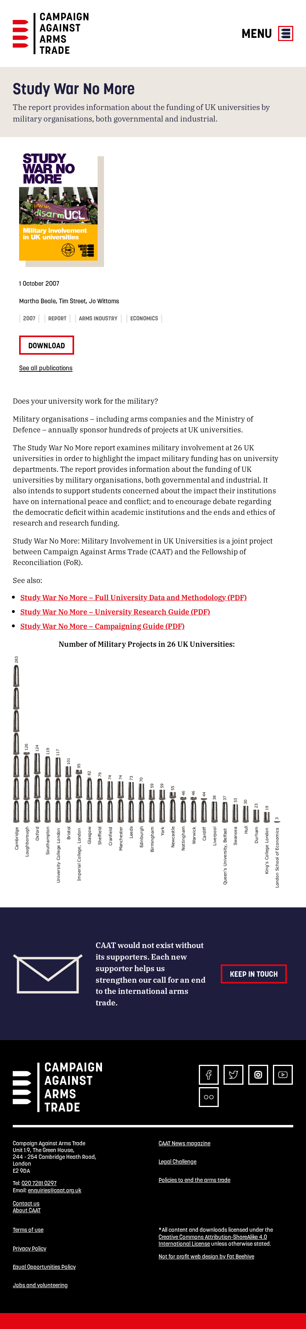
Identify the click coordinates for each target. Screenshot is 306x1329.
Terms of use (28, 1230)
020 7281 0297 (39, 1183)
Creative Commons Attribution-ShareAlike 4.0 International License (213, 1240)
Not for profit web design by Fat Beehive (206, 1256)
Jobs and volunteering (40, 1285)
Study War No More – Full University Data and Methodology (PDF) (133, 597)
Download (46, 345)
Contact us (26, 1203)
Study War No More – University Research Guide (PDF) (115, 611)
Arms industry (98, 318)
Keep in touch (254, 974)
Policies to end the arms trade (194, 1180)
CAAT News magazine (184, 1143)
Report (57, 318)
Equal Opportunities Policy (44, 1267)
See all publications (46, 368)
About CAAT (27, 1210)
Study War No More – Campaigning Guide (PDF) (102, 625)
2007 (29, 318)
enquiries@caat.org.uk (54, 1190)
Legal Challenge (177, 1161)
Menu (258, 33)
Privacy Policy (29, 1248)
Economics (144, 318)
